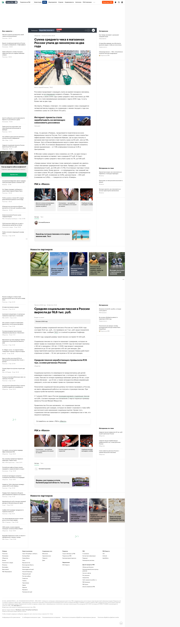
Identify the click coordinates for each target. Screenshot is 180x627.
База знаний (5, 569)
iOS (104, 553)
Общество (5, 149)
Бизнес (4, 353)
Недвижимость (103, 47)
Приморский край (27, 592)
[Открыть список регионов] (115, 2)
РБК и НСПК (5, 317)
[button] (115, 2)
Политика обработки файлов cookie (108, 617)
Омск (23, 560)
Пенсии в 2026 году (40, 305)
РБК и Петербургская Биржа (9, 218)
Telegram (44, 558)
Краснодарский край (28, 569)
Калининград (25, 567)
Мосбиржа (18, 609)
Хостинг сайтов (86, 573)
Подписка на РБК (66, 556)
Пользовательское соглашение (51, 617)
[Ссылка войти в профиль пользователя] (122, 2)
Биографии (5, 567)
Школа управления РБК (88, 586)
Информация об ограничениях (11, 617)
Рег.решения (85, 575)
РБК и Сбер (5, 140)
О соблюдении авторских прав (31, 617)
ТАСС (56, 332)
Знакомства (85, 577)
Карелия (24, 587)
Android (105, 556)
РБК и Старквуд (6, 522)
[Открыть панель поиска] (119, 2)
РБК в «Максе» (42, 184)
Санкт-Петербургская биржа (30, 609)
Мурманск (25, 589)
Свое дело (37, 126)
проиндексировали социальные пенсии (74, 396)
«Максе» (63, 421)
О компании (85, 553)
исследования (49, 94)
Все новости (7, 31)
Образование (102, 38)
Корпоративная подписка (69, 558)
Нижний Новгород (27, 571)
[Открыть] (14, 2)
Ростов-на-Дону (26, 576)
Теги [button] (41, 217)
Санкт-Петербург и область (29, 553)
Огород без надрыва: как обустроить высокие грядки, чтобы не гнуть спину (110, 44)
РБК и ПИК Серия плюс (8, 462)
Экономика (5, 47)
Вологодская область (28, 565)
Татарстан (25, 578)
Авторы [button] (36, 217)
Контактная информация (89, 556)
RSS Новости (66, 565)
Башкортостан (26, 562)
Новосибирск (26, 558)
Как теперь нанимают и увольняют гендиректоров (109, 35)
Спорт (4, 505)
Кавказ (24, 585)
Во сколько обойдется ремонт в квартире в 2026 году (108, 318)
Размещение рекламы (88, 560)
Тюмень (24, 580)
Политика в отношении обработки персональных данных (79, 617)
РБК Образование (7, 571)
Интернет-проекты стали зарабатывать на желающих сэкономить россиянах (49, 120)
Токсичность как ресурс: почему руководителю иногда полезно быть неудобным (109, 327)
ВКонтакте (45, 553)
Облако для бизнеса (87, 567)
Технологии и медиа (7, 227)
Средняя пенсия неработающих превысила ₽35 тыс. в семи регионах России (60, 361)
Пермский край (26, 574)
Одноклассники (46, 556)
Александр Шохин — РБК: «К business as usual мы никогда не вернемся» (111, 52)
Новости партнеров (41, 249)
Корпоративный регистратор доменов (90, 570)
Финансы (4, 184)
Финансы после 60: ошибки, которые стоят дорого (110, 309)
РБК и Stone (5, 539)
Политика (4, 38)
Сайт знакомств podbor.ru (89, 580)
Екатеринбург (26, 556)
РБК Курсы (85, 584)
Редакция (84, 558)
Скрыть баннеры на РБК (68, 553)
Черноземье (25, 583)
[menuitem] (25, 2)
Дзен (43, 560)
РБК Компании (102, 312)
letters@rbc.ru (17, 605)
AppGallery (106, 558)
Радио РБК (9, 2)
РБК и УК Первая (6, 372)
